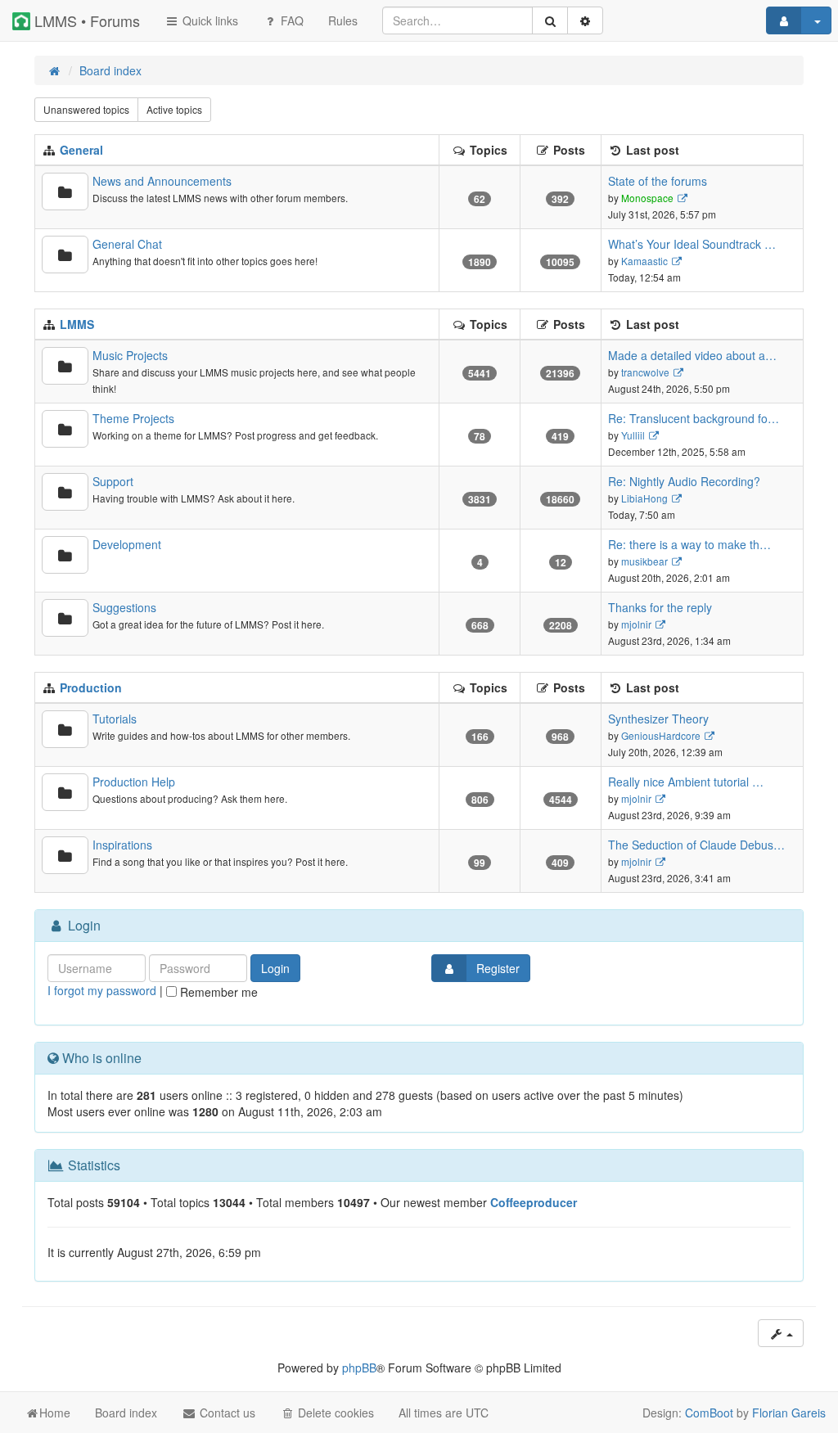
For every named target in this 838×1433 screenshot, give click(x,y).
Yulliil (633, 435)
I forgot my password (101, 990)
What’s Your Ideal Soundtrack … (692, 244)
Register (498, 968)
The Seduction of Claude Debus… (696, 844)
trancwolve (645, 372)
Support (112, 481)
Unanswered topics (86, 109)
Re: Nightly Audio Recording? (684, 481)
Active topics (174, 109)
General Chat (127, 244)
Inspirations (122, 844)
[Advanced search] (585, 20)
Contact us (225, 1412)
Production (91, 687)
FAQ (290, 20)
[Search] (550, 20)
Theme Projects (133, 418)
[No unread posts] (65, 191)
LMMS (77, 324)
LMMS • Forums (85, 20)
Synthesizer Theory (658, 718)
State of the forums (657, 181)
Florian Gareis (789, 1412)
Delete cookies (334, 1412)
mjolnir (636, 624)
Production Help (133, 781)
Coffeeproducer (533, 1202)
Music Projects (130, 355)
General (81, 150)
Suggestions (124, 607)
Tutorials (114, 718)
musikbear (644, 561)
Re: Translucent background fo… (693, 418)
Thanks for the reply (660, 607)
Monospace (647, 198)
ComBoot (709, 1412)
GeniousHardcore (661, 735)
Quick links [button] (208, 20)
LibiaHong (644, 498)
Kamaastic (644, 261)
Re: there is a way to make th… (689, 544)
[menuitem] (343, 20)
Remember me (217, 992)
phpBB (359, 1367)
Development (126, 544)
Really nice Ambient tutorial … (686, 781)
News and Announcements (162, 181)
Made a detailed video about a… (692, 355)
